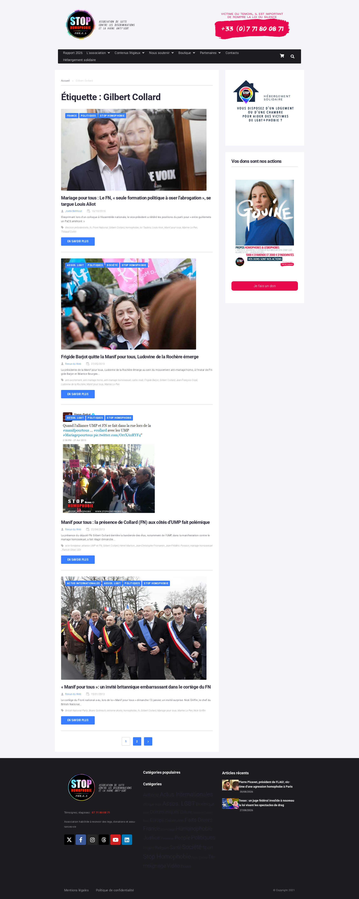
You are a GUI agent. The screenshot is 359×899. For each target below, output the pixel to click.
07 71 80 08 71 (101, 812)
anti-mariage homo (93, 380)
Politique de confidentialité (115, 890)
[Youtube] (115, 839)
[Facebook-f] (81, 839)
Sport (208, 847)
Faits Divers (199, 820)
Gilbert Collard (116, 227)
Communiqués (164, 811)
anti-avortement (73, 380)
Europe (157, 820)
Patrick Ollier (69, 549)
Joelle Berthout (73, 211)
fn (91, 227)
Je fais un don (265, 286)
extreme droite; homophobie (122, 710)
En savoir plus (78, 241)
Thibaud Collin (68, 231)
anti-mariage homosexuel (117, 380)
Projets (148, 848)
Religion (162, 847)
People (182, 838)
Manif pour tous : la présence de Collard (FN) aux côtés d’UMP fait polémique (135, 522)
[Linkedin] (127, 839)
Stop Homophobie (112, 115)
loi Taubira (145, 227)
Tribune (203, 857)
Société (112, 265)
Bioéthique (205, 804)
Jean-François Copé (186, 380)
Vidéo (173, 866)
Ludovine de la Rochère (73, 384)
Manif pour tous (172, 227)
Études (186, 866)
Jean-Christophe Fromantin (150, 545)
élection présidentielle (77, 227)
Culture (186, 812)
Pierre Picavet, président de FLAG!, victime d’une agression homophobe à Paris (266, 784)
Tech (195, 857)
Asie (158, 804)
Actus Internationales (83, 583)
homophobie (132, 227)
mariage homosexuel (201, 545)
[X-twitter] (69, 839)
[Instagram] (92, 839)
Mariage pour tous (167, 710)
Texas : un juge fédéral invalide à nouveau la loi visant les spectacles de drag (266, 803)
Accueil (65, 80)
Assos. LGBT (75, 265)
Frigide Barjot (151, 380)
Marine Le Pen (189, 227)
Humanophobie (194, 829)
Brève (146, 812)
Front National (100, 227)
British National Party (76, 710)
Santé (175, 847)
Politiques (88, 115)
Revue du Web (73, 363)
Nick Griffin (199, 710)
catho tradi (137, 380)
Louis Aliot (157, 227)
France (72, 115)
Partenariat (167, 838)
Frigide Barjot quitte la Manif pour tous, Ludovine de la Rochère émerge (130, 356)
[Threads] (104, 839)
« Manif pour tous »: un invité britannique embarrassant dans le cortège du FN (136, 687)
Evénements (174, 820)
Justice (151, 838)
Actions (151, 795)
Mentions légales (76, 890)
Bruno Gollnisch (97, 710)
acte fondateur (73, 545)
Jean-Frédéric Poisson (177, 545)
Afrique (148, 804)
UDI (79, 549)
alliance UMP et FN (92, 545)
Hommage (168, 829)
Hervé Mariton (127, 545)
